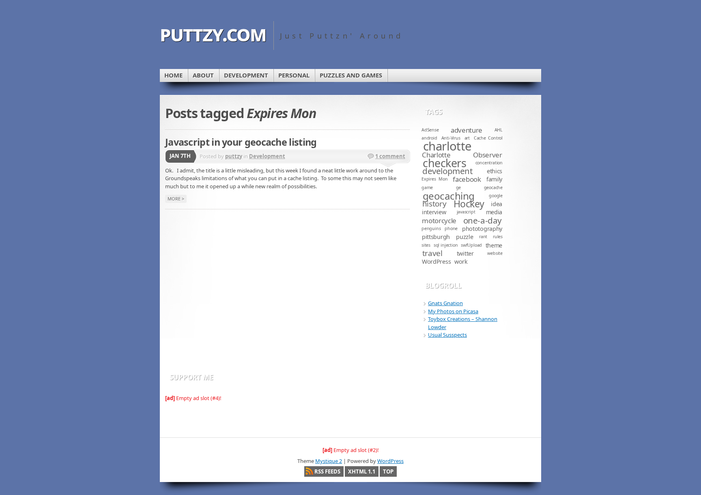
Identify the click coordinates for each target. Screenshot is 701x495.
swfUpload (471, 245)
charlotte (447, 146)
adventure (466, 130)
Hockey (469, 203)
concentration (489, 163)
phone (451, 228)
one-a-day (482, 220)
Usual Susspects (447, 334)
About (203, 75)
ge (458, 187)
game (427, 187)
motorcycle (439, 220)
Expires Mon (434, 179)
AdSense (430, 130)
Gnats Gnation (445, 303)
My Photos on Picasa (453, 311)
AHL (499, 130)
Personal (294, 75)
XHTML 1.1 (361, 471)
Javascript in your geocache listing (240, 142)
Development (246, 75)
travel (432, 253)
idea (496, 204)
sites (425, 245)
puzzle (464, 237)
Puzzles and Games (351, 75)
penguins (431, 228)
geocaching (449, 195)
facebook (467, 179)
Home (173, 75)
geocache (493, 187)
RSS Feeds (327, 471)
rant (483, 236)
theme (494, 245)
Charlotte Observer (462, 154)
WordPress (436, 261)
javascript (466, 212)
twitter (465, 253)
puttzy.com (213, 33)
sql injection (446, 245)
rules (498, 236)
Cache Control (488, 138)
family (494, 179)
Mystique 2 (328, 461)
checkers (444, 162)
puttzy (233, 156)
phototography (482, 228)
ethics (494, 171)
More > (176, 199)
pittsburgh (436, 237)
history (434, 203)
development (447, 170)
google (496, 195)
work (461, 261)
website (495, 253)
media (494, 212)
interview (434, 212)
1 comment (390, 156)
